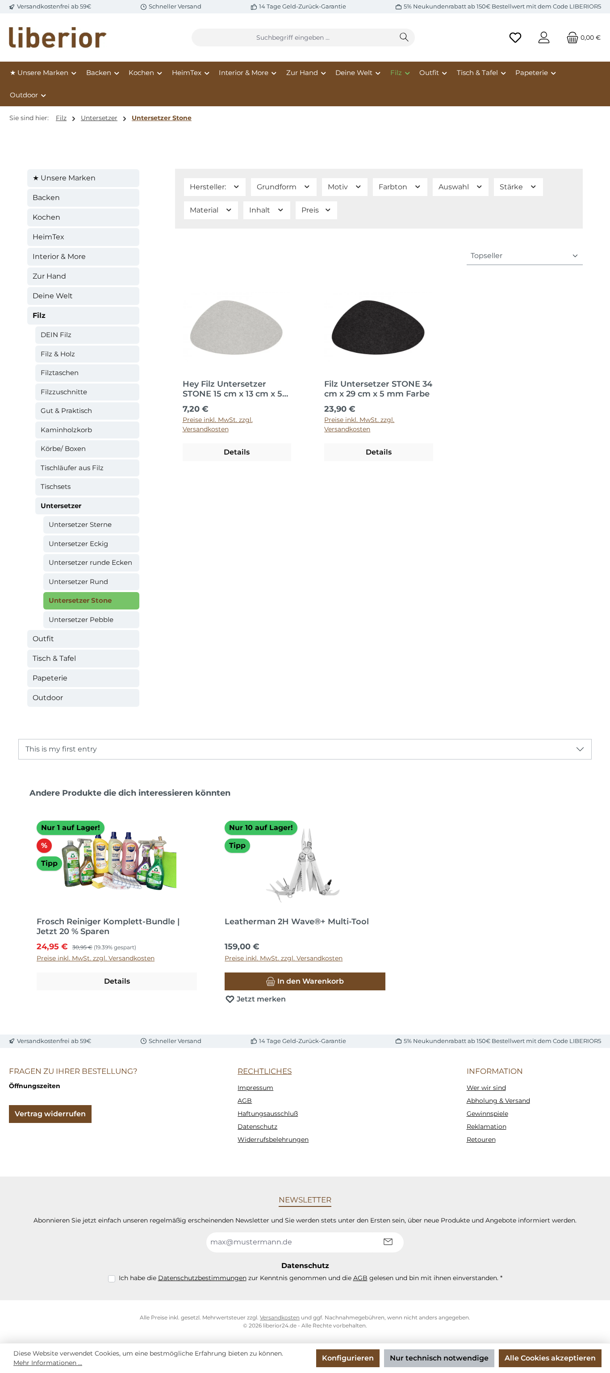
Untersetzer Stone (80, 600)
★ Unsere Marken (64, 178)
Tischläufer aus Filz (72, 467)
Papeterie (50, 678)
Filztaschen (60, 372)
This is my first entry (61, 749)
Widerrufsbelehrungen (273, 1139)
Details (237, 452)
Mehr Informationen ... (47, 1363)
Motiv (339, 187)
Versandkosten (280, 1317)
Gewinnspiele (487, 1114)
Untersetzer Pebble (81, 619)
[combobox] (293, 37)
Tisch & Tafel (54, 658)
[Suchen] (404, 37)
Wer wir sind (486, 1088)
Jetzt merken (260, 999)
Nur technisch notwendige (439, 1358)
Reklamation (486, 1127)
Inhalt (260, 210)
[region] (305, 901)
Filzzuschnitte (64, 392)
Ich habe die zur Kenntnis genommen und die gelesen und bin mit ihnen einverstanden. (310, 1278)
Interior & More (59, 256)
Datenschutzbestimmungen (202, 1278)
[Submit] (388, 1242)
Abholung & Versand (498, 1101)
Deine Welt (53, 296)
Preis (311, 210)
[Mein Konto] (544, 38)
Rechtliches (265, 1071)
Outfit (43, 638)
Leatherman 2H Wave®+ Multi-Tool (297, 921)
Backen (46, 197)
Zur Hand (49, 276)
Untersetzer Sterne (80, 524)
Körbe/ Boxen (63, 448)
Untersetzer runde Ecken (90, 562)
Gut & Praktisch (66, 410)
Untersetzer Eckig (78, 543)
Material (205, 210)
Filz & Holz (58, 354)
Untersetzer (61, 505)
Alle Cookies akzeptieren (550, 1358)
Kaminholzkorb (66, 430)
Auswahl (455, 187)
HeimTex (48, 237)
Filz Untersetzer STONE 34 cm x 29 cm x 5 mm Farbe (378, 389)
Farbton (394, 187)
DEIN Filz (56, 334)
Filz (39, 315)
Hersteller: (209, 187)
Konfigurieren (348, 1358)
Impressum (255, 1088)
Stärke (512, 187)
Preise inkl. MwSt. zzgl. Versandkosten (218, 424)
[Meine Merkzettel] (515, 38)
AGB (245, 1101)
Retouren (481, 1139)
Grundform (277, 187)
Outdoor (48, 697)
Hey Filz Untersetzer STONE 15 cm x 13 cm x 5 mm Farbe (232, 389)
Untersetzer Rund (78, 581)
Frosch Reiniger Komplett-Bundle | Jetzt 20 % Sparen (108, 926)
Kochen (46, 217)
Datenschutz (257, 1127)
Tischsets (56, 486)
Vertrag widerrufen (50, 1114)
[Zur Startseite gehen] (58, 37)
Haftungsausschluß (268, 1114)
